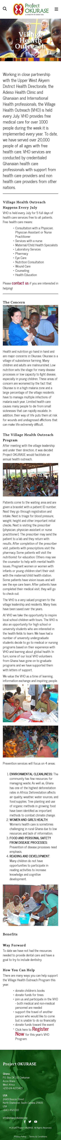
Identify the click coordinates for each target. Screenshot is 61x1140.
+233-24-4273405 (13, 1088)
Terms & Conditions (38, 1136)
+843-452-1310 (11, 1110)
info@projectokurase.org (15, 1117)
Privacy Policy (20, 1136)
